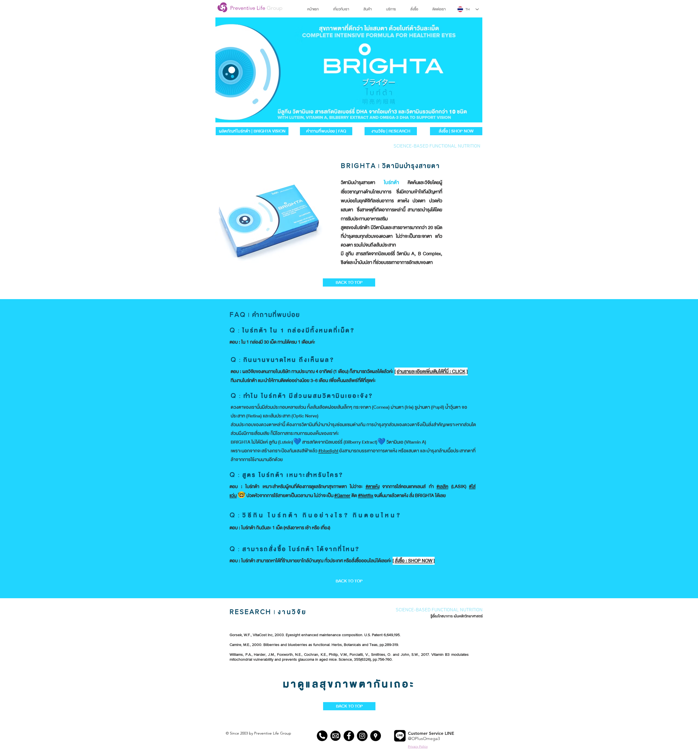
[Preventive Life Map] (375, 735)
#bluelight (328, 451)
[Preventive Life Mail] (335, 735)
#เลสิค (442, 487)
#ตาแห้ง (373, 487)
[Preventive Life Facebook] (349, 735)
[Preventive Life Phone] (322, 735)
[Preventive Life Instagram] (362, 735)
